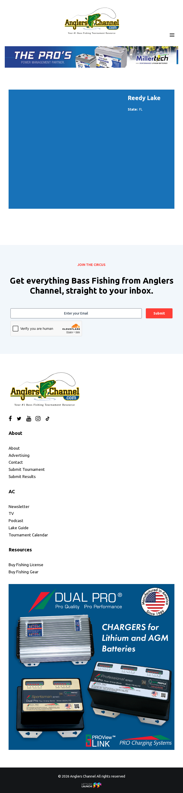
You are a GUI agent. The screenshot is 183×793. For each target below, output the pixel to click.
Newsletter (19, 506)
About (14, 448)
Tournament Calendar (28, 535)
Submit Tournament (27, 469)
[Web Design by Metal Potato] (91, 787)
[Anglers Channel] (91, 20)
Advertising (19, 455)
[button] (172, 35)
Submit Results (22, 476)
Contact (16, 462)
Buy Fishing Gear (23, 571)
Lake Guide (19, 527)
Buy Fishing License (26, 564)
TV (11, 513)
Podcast (16, 520)
